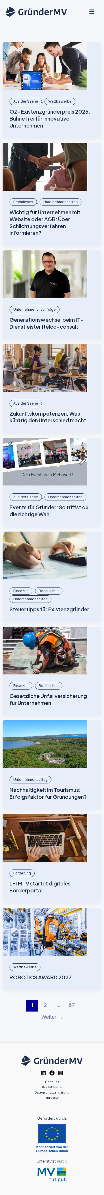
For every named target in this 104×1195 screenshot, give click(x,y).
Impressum (52, 1098)
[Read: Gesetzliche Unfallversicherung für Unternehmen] (45, 650)
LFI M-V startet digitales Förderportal (40, 887)
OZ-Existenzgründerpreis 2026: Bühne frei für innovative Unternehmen (50, 118)
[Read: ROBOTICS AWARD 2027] (45, 932)
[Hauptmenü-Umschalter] (91, 11)
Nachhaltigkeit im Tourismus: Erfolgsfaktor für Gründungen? (48, 793)
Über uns (52, 1082)
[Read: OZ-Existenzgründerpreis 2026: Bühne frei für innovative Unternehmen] (45, 66)
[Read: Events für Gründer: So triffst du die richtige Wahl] (45, 462)
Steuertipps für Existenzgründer (49, 609)
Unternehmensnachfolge (34, 309)
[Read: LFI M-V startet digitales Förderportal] (45, 838)
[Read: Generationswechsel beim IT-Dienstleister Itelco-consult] (45, 274)
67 (72, 1005)
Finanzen (21, 591)
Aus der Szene (25, 101)
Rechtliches (23, 202)
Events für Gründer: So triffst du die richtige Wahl (49, 510)
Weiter (52, 1017)
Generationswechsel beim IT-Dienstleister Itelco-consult (46, 323)
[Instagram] (60, 1073)
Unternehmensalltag (60, 202)
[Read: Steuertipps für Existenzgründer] (45, 555)
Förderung (22, 873)
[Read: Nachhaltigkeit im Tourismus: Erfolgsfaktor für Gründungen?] (45, 744)
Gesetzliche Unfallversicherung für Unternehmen (48, 699)
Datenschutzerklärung (52, 1092)
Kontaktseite (52, 1087)
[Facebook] (52, 1073)
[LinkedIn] (43, 1073)
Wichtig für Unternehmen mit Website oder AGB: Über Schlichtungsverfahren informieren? (45, 222)
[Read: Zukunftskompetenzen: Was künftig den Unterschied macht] (45, 368)
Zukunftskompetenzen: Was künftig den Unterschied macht (48, 417)
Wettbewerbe (60, 101)
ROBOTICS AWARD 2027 (41, 977)
